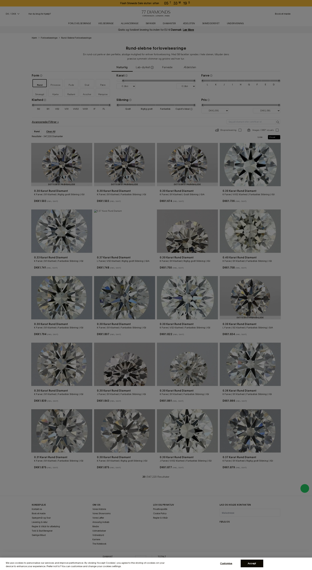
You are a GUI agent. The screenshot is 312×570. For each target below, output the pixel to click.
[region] (156, 564)
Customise (226, 563)
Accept (252, 563)
